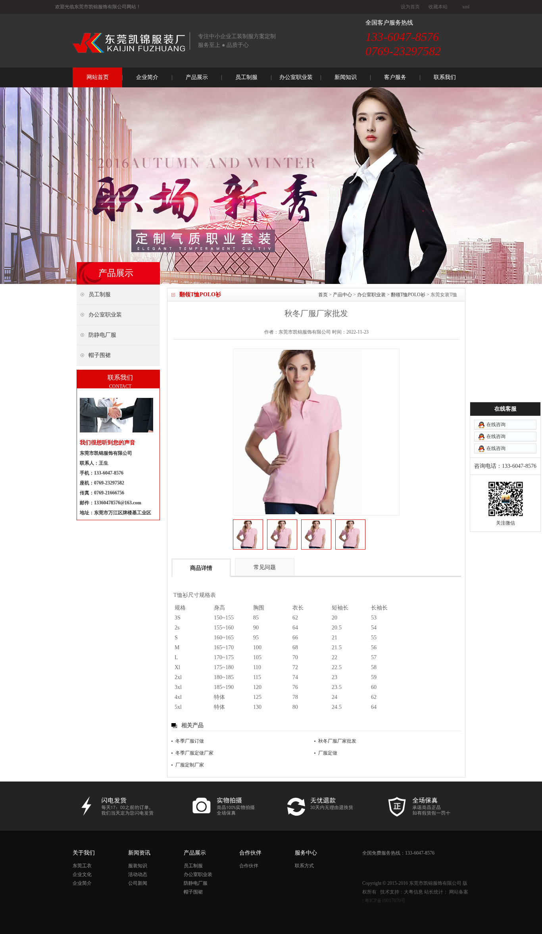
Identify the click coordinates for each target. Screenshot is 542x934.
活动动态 (137, 874)
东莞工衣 (82, 865)
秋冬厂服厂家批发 (337, 741)
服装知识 (137, 865)
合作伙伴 (248, 865)
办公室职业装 (296, 77)
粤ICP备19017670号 (385, 900)
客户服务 (395, 77)
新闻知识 (345, 77)
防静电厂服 (196, 883)
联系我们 (445, 77)
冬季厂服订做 (189, 741)
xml (465, 7)
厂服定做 (327, 753)
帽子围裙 (193, 892)
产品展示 (197, 77)
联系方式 (304, 865)
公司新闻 (137, 883)
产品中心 (342, 294)
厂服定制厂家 (189, 765)
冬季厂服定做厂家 (194, 753)
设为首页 (410, 7)
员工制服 (246, 77)
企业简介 (147, 77)
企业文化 (82, 874)
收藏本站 (438, 7)
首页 (323, 294)
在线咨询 (495, 424)
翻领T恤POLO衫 (408, 294)
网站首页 (97, 77)
